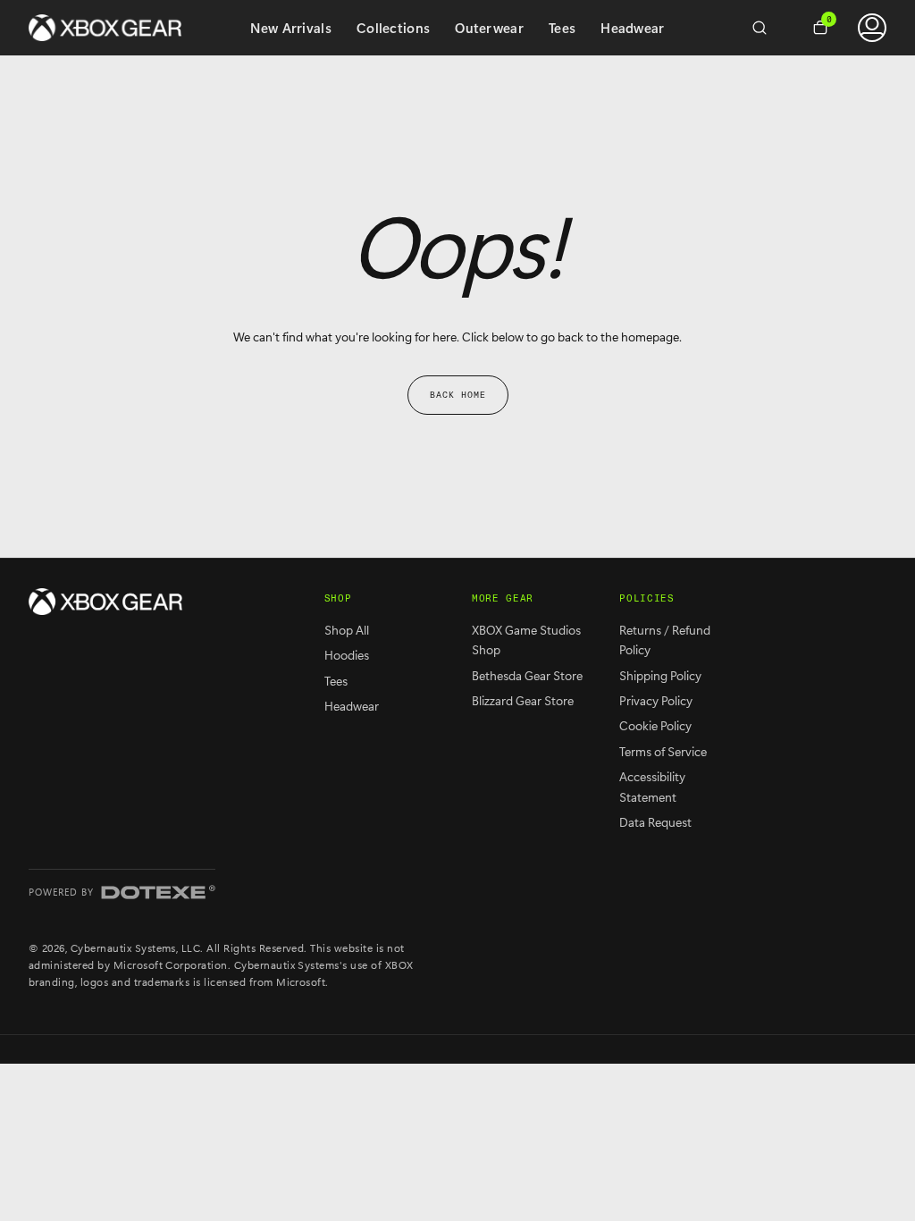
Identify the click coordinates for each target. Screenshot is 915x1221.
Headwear (632, 28)
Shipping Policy (660, 675)
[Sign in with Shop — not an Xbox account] (872, 27)
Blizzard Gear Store (523, 700)
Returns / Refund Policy (664, 639)
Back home (458, 395)
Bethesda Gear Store (527, 675)
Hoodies (346, 654)
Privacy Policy (656, 700)
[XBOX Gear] (105, 601)
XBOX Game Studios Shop (526, 639)
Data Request (655, 821)
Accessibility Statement (652, 786)
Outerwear (489, 28)
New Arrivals (291, 28)
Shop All (346, 629)
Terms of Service (663, 751)
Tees (562, 28)
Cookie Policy (655, 725)
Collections (393, 28)
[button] (767, 28)
